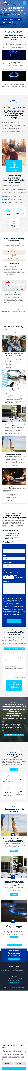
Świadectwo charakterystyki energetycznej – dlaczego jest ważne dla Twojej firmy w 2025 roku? (14, 883)
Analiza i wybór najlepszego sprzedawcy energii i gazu (14, 354)
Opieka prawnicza (14, 487)
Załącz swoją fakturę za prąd (10, 575)
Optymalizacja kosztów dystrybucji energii (14, 424)
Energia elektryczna (14, 62)
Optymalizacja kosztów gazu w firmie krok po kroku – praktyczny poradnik (14, 926)
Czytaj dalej (14, 850)
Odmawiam (7, 1063)
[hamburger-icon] (24, 3)
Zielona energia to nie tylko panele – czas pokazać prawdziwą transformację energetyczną (14, 840)
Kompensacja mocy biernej (14, 454)
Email (4, 555)
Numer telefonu (7, 562)
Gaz (14, 83)
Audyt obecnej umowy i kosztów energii (14, 389)
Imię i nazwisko (7, 548)
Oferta (4, 570)
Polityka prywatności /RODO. (17, 616)
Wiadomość (6, 581)
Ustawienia (20, 1063)
